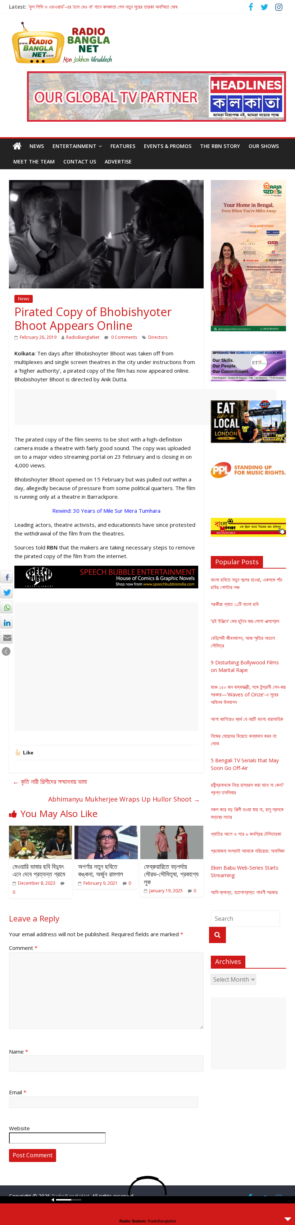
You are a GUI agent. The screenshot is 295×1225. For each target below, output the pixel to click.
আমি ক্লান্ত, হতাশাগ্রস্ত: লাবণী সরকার (244, 892)
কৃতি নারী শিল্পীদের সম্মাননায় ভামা (50, 781)
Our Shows (264, 146)
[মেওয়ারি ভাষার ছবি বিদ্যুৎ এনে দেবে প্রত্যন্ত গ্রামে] (40, 830)
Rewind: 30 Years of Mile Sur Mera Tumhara (106, 510)
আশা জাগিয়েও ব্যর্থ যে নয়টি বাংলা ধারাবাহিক (247, 718)
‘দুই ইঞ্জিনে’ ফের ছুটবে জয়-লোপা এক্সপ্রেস (245, 621)
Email (17, 1092)
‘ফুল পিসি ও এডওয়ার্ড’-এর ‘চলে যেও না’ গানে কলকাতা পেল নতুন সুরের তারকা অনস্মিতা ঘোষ (102, 6)
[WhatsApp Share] (6, 607)
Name (18, 1051)
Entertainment (74, 146)
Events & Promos (167, 146)
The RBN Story (220, 146)
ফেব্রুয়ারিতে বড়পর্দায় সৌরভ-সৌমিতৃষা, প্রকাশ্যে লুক (171, 874)
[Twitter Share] (6, 591)
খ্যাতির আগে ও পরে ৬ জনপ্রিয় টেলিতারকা (246, 833)
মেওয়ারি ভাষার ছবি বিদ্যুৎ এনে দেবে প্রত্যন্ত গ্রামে (39, 870)
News (37, 146)
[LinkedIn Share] (6, 622)
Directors (157, 337)
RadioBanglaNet (82, 337)
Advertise (118, 161)
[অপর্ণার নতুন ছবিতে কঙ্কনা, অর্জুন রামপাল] (106, 830)
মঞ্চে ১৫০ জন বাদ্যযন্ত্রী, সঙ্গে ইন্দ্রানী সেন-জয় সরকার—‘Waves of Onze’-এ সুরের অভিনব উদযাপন (248, 694)
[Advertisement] (145, 407)
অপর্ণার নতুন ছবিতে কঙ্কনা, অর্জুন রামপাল (100, 870)
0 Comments (123, 337)
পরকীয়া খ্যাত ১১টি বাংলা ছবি (235, 604)
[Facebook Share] (6, 576)
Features (122, 146)
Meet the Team (34, 161)
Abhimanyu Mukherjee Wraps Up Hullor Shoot (124, 799)
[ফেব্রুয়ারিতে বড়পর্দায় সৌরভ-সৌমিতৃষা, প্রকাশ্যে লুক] (172, 830)
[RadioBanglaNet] (17, 146)
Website (19, 1128)
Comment (23, 947)
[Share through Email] (6, 637)
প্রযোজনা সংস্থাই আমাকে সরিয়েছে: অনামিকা (248, 850)
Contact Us (79, 161)
